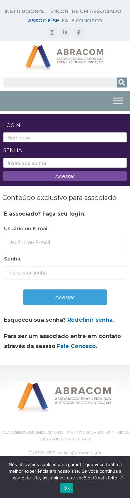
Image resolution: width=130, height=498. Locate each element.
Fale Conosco (76, 346)
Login (11, 125)
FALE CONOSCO (82, 20)
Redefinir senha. (90, 320)
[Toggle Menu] (118, 100)
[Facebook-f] (78, 33)
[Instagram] (52, 33)
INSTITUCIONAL (25, 11)
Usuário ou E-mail (26, 228)
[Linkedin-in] (65, 33)
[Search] (122, 82)
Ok (67, 488)
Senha (12, 150)
